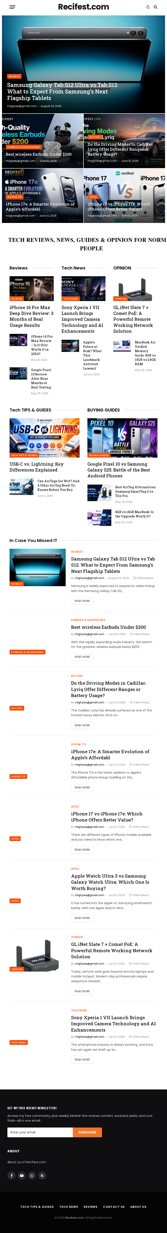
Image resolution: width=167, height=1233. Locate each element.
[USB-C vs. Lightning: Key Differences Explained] (45, 438)
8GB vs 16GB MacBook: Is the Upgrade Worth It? (134, 514)
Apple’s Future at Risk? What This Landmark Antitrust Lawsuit (92, 355)
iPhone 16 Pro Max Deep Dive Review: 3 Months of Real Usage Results (31, 316)
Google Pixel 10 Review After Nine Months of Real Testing (41, 378)
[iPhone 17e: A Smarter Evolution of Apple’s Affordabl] (42, 196)
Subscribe (87, 1132)
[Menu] (12, 7)
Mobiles (14, 76)
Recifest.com (74, 1218)
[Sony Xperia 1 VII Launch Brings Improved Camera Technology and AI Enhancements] (84, 288)
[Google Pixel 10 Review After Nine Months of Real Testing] (18, 373)
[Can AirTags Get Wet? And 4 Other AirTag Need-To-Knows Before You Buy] (21, 486)
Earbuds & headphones (24, 147)
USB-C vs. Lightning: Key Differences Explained (37, 467)
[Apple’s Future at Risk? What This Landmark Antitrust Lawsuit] (70, 346)
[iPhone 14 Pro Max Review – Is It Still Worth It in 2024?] (18, 340)
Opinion (120, 298)
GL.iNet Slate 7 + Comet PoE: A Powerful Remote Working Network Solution (133, 319)
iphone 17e (15, 197)
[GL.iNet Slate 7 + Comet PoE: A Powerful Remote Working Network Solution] (135, 288)
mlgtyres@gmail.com (22, 106)
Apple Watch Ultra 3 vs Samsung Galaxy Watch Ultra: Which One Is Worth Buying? (110, 882)
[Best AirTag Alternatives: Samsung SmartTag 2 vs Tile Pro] (99, 493)
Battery (94, 137)
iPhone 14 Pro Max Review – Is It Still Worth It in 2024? (42, 345)
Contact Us (114, 1207)
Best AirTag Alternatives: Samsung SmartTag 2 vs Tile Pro (135, 491)
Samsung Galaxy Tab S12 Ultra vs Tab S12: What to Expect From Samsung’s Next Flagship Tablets (62, 91)
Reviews (16, 298)
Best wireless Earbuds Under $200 (39, 154)
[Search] (155, 7)
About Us (138, 1207)
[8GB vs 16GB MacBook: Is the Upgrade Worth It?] (99, 517)
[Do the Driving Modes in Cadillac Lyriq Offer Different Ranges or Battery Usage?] (124, 141)
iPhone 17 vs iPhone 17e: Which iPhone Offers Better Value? (119, 207)
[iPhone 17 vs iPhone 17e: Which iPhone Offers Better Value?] (124, 196)
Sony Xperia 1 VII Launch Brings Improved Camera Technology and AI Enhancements (82, 319)
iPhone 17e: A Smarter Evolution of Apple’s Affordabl (40, 207)
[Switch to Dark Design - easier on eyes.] (148, 7)
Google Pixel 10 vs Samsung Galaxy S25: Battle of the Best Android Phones (118, 469)
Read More (82, 601)
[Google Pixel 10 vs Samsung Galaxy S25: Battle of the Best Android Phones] (122, 438)
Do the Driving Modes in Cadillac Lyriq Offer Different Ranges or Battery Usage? (120, 149)
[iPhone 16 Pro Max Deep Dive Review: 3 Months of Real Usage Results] (32, 288)
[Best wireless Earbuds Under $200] (42, 141)
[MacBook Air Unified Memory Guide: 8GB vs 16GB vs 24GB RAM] (122, 346)
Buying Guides (99, 455)
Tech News (70, 298)
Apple (93, 197)
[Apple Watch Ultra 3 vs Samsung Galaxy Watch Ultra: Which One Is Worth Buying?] (38, 884)
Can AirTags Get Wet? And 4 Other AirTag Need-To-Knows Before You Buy (58, 485)
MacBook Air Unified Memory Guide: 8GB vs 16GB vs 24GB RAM (145, 353)
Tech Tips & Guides (24, 455)
